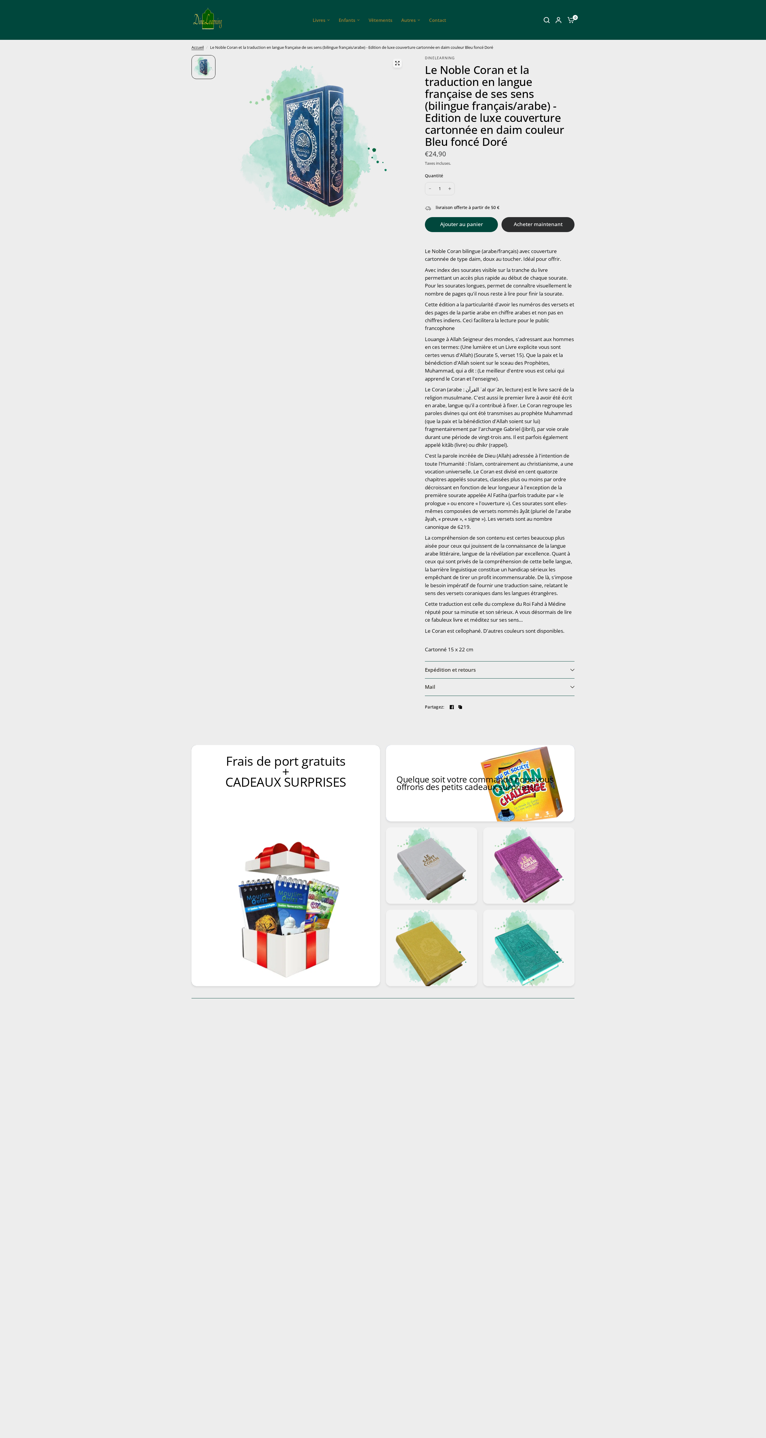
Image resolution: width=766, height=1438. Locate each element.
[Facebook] (451, 707)
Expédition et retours (450, 669)
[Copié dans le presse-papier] (460, 707)
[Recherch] (547, 20)
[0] (569, 20)
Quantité (434, 175)
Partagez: (435, 707)
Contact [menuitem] (437, 20)
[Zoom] (397, 63)
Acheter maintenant (538, 224)
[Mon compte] (558, 20)
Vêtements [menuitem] (380, 20)
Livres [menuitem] (319, 20)
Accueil (198, 47)
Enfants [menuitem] (347, 20)
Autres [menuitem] (408, 20)
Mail (430, 686)
